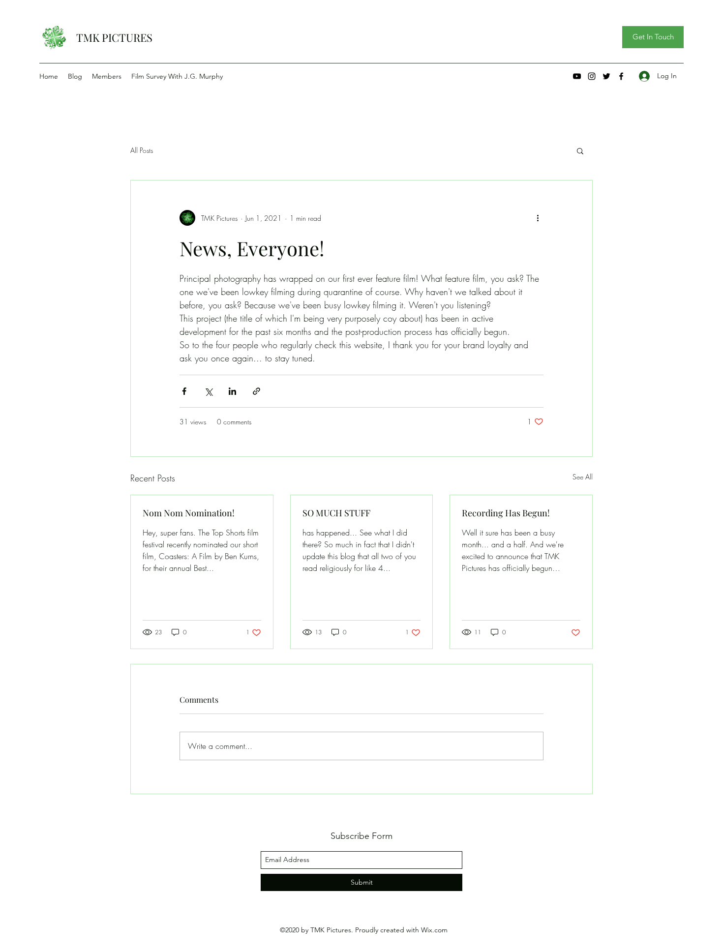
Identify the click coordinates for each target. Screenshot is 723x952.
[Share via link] (256, 391)
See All (582, 476)
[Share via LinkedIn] (232, 391)
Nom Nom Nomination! (189, 513)
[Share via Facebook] (184, 391)
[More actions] (537, 218)
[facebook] (621, 76)
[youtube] (577, 76)
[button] (653, 37)
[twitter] (606, 76)
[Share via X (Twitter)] (208, 391)
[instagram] (592, 76)
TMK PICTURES (114, 37)
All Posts (141, 150)
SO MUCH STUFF (336, 513)
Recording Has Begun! (506, 513)
